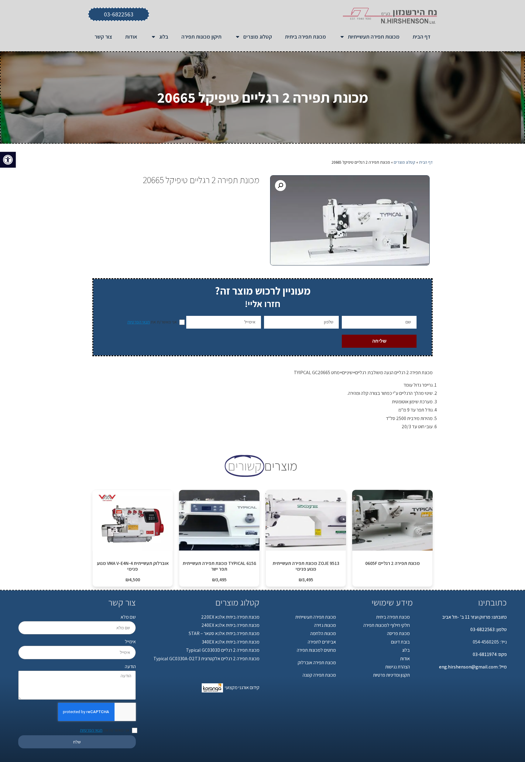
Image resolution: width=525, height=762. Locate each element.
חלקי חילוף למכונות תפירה (386, 625)
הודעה (130, 666)
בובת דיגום (400, 642)
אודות (131, 36)
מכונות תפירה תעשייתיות (374, 36)
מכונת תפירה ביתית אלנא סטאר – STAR (224, 633)
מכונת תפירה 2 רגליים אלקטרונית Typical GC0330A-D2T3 (206, 658)
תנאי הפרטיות (138, 322)
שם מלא (128, 617)
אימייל (130, 641)
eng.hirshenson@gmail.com (468, 667)
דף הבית (422, 36)
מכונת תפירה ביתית (305, 36)
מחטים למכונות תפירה (316, 650)
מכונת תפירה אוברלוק (317, 662)
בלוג (163, 36)
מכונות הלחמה (323, 633)
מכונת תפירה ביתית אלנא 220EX (230, 617)
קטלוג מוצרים (257, 36)
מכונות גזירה (325, 625)
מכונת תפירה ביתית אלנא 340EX (230, 642)
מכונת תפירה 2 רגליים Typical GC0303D (222, 650)
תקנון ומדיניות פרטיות (391, 675)
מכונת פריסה (398, 633)
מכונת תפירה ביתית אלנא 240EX (230, 625)
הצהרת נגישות (397, 667)
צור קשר (103, 36)
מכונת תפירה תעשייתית (315, 617)
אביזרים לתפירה (322, 642)
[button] (8, 160)
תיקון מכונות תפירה (201, 36)
